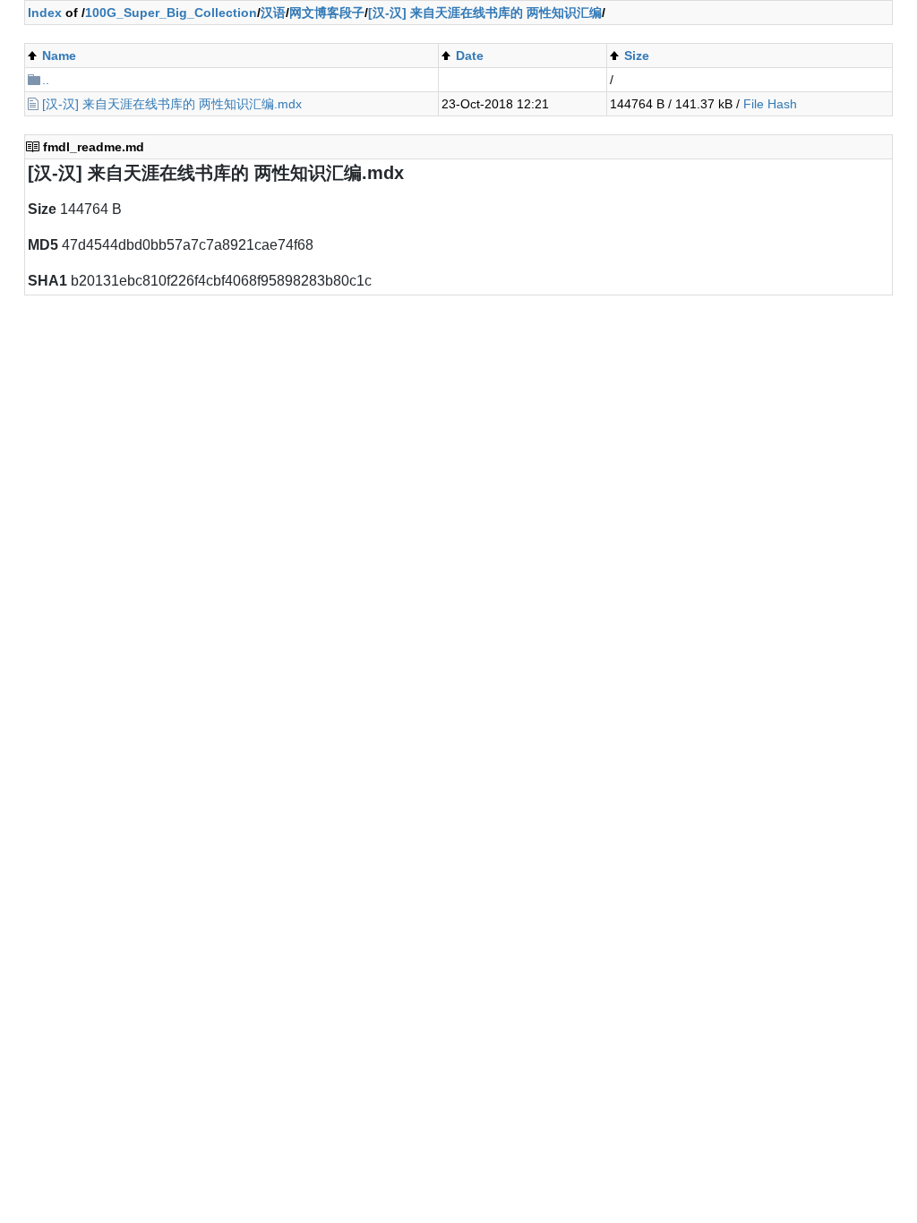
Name (59, 55)
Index (45, 12)
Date (470, 55)
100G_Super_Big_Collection (171, 12)
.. (45, 80)
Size (636, 55)
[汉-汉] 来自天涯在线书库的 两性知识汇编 (485, 12)
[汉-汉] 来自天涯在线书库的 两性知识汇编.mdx (172, 104)
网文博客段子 (326, 12)
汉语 (273, 12)
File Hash (770, 104)
